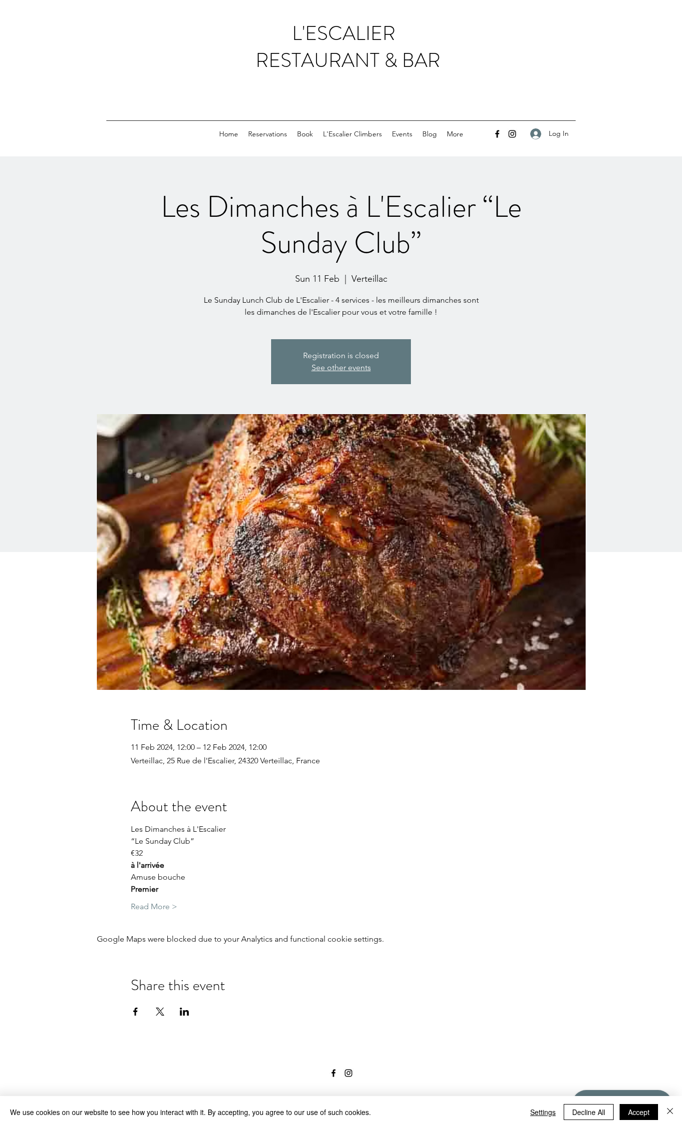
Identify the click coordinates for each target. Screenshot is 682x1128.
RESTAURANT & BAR (343, 60)
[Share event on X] (160, 1012)
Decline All (588, 1112)
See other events (341, 367)
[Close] (670, 1112)
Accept (639, 1112)
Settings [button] (543, 1112)
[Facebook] (497, 134)
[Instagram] (512, 134)
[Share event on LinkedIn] (184, 1012)
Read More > (154, 906)
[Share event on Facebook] (135, 1012)
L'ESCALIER (343, 33)
